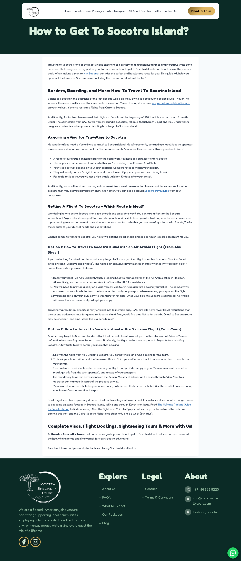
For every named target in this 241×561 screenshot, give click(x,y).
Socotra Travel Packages (89, 11)
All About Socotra (140, 11)
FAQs (157, 11)
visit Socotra (91, 73)
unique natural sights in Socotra (171, 103)
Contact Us (170, 11)
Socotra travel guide (156, 190)
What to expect (116, 11)
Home (67, 11)
